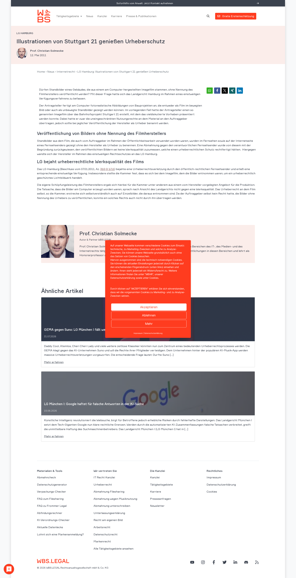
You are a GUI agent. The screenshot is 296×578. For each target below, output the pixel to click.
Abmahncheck (46, 477)
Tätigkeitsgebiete (67, 16)
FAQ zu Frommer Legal (52, 505)
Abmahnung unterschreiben (112, 505)
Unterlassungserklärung (109, 513)
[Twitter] (225, 562)
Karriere (116, 16)
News (89, 16)
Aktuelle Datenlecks (50, 527)
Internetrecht (66, 71)
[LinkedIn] (235, 562)
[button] (210, 90)
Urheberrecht (103, 484)
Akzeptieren (149, 307)
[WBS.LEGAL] (44, 16)
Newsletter (157, 505)
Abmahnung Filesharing (109, 491)
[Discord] (246, 562)
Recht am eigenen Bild (108, 520)
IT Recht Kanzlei (104, 477)
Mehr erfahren (54, 362)
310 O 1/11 (107, 169)
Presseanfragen (160, 498)
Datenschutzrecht (106, 534)
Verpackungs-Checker (51, 491)
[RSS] (257, 562)
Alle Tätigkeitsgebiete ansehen (113, 548)
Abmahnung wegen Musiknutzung (115, 498)
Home (41, 71)
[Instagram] (203, 562)
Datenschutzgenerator (52, 484)
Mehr (149, 323)
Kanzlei (102, 16)
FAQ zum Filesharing (50, 498)
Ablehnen (149, 315)
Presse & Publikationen (141, 16)
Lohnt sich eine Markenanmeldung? (60, 534)
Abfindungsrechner (49, 513)
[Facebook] (214, 562)
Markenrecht (102, 541)
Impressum (214, 477)
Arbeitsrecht (102, 527)
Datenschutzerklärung (221, 484)
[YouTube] (192, 562)
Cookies (212, 491)
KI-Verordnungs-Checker (53, 520)
